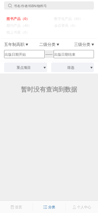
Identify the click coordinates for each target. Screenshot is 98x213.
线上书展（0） (16, 32)
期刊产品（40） (17, 25)
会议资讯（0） (63, 25)
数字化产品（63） (66, 18)
